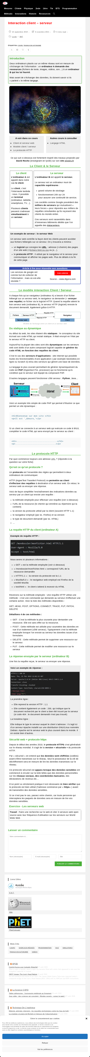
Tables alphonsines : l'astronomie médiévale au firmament (30, 993)
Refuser (45, 1043)
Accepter (45, 1036)
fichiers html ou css (39, 250)
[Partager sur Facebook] (17, 50)
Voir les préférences (45, 1049)
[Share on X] (11, 50)
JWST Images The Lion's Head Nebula (23, 974)
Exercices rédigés (27, 948)
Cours (20, 45)
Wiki (11, 912)
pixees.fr (69, 161)
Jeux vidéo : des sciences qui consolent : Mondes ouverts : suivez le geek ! (37, 996)
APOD (15, 964)
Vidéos (34, 952)
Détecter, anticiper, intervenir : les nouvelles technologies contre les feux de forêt (39, 1011)
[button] (86, 1018)
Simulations (67, 948)
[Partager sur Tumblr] (28, 50)
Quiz (57, 948)
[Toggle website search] (54, 13)
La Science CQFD (20, 990)
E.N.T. (11, 893)
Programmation (44, 948)
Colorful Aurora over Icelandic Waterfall (23, 967)
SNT (21, 37)
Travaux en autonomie (32, 45)
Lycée (14, 37)
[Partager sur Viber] (23, 50)
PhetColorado (14, 930)
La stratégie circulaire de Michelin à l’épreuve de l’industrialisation (33, 1014)
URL (53, 459)
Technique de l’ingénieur (23, 1008)
